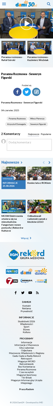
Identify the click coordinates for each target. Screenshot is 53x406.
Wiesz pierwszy (37, 118)
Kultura (26, 332)
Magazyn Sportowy (27, 375)
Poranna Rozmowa (17, 118)
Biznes (26, 329)
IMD (41, 402)
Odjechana (26, 350)
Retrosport (26, 358)
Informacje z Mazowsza (26, 345)
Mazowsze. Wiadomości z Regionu (26, 353)
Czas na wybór (26, 372)
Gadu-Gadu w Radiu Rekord (27, 356)
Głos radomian (26, 347)
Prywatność (27, 311)
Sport (26, 326)
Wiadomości (26, 324)
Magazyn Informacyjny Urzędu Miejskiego (26, 381)
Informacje (26, 342)
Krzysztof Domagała (16, 124)
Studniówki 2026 (26, 321)
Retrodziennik (26, 364)
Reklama (26, 308)
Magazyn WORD (26, 361)
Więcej (25, 238)
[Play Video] (26, 23)
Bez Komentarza (26, 366)
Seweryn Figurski (38, 124)
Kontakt (26, 305)
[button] (49, 162)
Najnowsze (10, 162)
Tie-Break (26, 377)
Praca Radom (26, 389)
